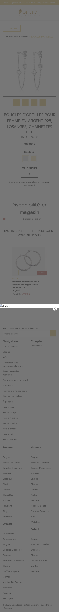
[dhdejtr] (29, 306)
